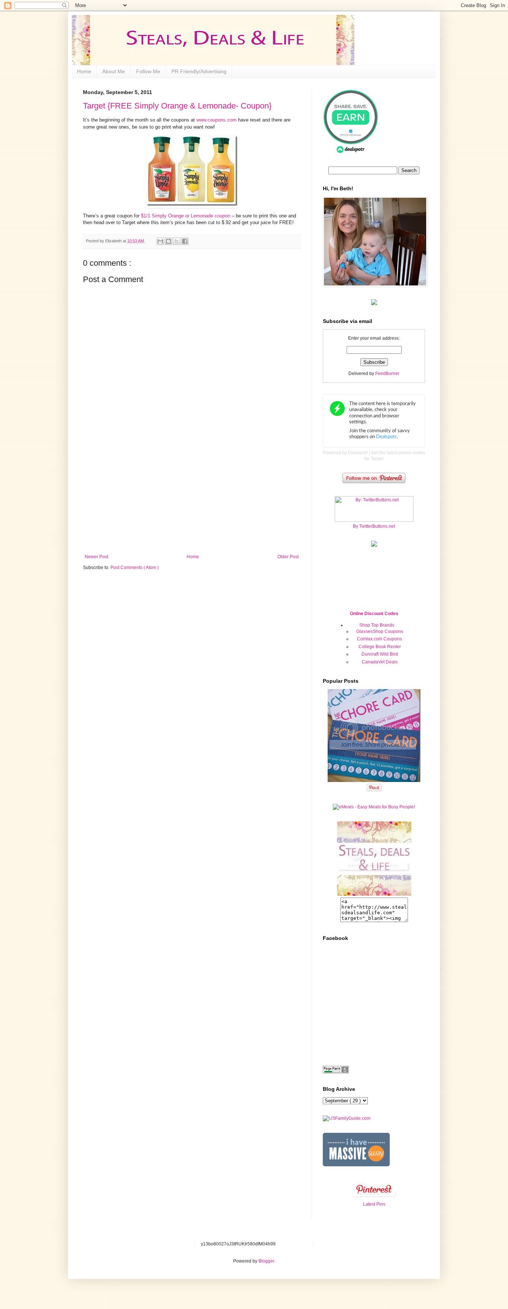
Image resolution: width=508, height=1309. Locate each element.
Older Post (288, 556)
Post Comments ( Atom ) (134, 567)
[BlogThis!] (168, 241)
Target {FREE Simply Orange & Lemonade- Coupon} (177, 105)
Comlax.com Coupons (379, 638)
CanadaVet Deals (380, 662)
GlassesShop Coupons (379, 631)
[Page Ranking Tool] (336, 1071)
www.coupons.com (216, 120)
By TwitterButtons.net (374, 526)
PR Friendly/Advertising (198, 71)
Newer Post (96, 556)
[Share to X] (176, 241)
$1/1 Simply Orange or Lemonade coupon (185, 216)
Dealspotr (358, 452)
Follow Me (148, 71)
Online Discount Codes (374, 613)
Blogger (266, 1261)
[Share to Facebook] (185, 241)
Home (84, 71)
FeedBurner (387, 373)
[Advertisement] (192, 498)
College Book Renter (380, 646)
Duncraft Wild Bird (379, 654)
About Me (113, 71)
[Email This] (160, 241)
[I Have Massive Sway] (356, 1164)
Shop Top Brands (376, 625)
